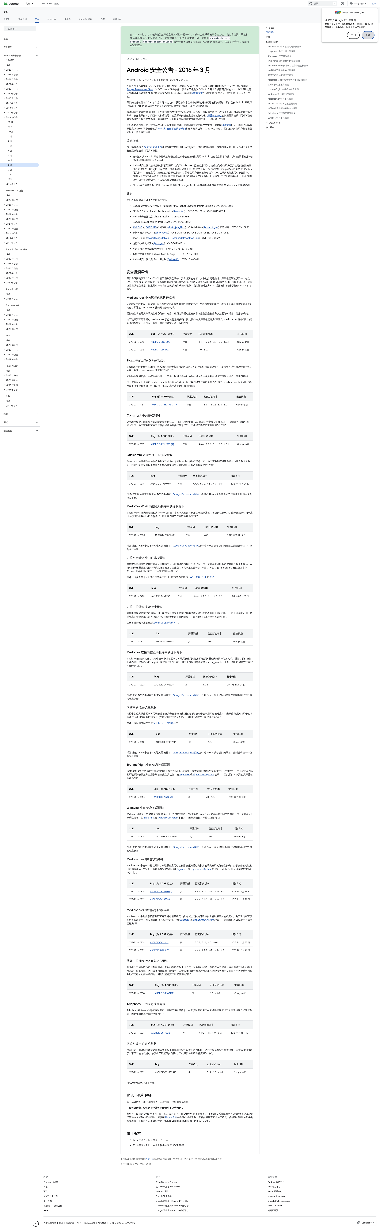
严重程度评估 (214, 115)
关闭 (353, 35)
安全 (37, 19)
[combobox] (322, 3)
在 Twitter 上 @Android (166, 1182)
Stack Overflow (275, 1205)
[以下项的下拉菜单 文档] (34, 3)
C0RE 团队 (151, 227)
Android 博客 (162, 1191)
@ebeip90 (173, 259)
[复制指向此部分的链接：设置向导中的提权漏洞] (159, 1044)
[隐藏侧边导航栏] (36, 1224)
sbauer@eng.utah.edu (158, 238)
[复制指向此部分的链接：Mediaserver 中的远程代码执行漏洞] (178, 298)
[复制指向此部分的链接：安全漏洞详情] (151, 272)
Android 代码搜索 (50, 3)
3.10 (212, 577)
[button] (17, 47)
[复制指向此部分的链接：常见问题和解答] (154, 1095)
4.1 (191, 577)
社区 (61, 1223)
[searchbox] (20, 28)
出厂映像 (47, 1201)
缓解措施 (226, 125)
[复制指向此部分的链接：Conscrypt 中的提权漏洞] (163, 415)
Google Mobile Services (279, 1201)
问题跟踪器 (273, 1210)
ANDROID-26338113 (159, 942)
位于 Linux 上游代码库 (164, 622)
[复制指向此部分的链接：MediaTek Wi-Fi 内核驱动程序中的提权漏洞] (187, 506)
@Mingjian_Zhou (176, 227)
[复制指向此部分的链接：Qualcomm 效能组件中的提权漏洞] (175, 455)
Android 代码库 (50, 1182)
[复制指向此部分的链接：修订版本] (144, 1134)
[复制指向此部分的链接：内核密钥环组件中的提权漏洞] (168, 558)
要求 (45, 1186)
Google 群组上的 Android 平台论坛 (172, 1201)
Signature (184, 774)
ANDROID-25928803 (161, 349)
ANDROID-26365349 (160, 342)
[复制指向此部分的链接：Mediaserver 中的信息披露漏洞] (172, 910)
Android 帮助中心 (276, 1182)
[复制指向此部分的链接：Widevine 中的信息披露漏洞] (167, 808)
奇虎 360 (137, 227)
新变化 (7, 19)
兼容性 (67, 19)
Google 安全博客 (164, 1196)
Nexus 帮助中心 (275, 1191)
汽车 (102, 19)
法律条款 (70, 1223)
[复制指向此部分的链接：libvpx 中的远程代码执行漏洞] (168, 361)
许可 (79, 1223)
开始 (368, 35)
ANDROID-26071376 (164, 993)
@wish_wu (158, 243)
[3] (176, 404)
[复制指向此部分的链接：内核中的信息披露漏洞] (159, 707)
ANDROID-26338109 (159, 950)
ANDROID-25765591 (163, 797)
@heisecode (161, 232)
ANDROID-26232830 (160, 444)
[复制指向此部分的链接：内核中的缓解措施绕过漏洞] (165, 607)
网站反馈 (102, 1223)
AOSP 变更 (136, 45)
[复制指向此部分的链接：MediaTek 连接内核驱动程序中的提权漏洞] (185, 652)
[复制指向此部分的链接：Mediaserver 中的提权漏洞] (166, 859)
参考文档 (117, 19)
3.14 (204, 577)
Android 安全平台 (153, 147)
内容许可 (149, 1159)
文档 (28, 3)
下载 (45, 1191)
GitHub (46, 1210)
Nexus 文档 (197, 93)
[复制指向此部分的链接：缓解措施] (141, 141)
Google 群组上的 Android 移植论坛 (172, 1210)
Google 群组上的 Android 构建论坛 (172, 1205)
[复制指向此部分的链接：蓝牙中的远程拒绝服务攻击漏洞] (171, 961)
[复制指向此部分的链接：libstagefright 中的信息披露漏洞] (173, 765)
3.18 (198, 577)
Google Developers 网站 (140, 89)
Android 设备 (85, 19)
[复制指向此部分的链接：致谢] (135, 194)
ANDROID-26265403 (160, 891)
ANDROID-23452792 (161, 404)
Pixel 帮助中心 (274, 1186)
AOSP (129, 59)
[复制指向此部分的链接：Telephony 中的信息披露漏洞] (168, 1004)
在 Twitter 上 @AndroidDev (168, 1186)
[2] (172, 404)
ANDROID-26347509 (160, 899)
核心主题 (52, 19)
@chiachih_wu (210, 227)
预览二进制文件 (50, 1196)
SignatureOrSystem (203, 774)
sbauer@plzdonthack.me (185, 238)
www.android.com (276, 1196)
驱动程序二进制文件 (52, 1205)
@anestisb (178, 211)
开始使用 (22, 19)
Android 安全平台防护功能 (172, 128)
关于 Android (49, 1223)
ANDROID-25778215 (160, 1032)
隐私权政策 (89, 1223)
